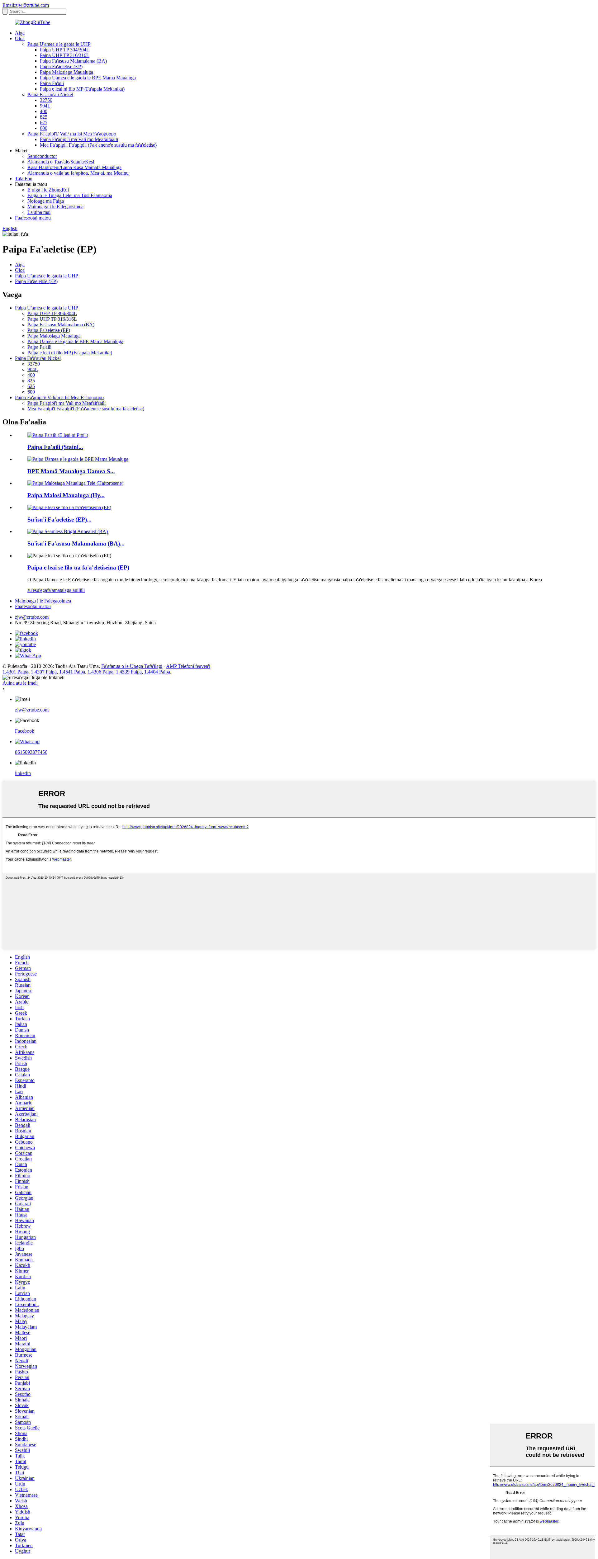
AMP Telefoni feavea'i (188, 666)
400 (43, 111)
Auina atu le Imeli (20, 683)
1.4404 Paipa (157, 671)
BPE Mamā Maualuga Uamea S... (71, 471)
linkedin (23, 773)
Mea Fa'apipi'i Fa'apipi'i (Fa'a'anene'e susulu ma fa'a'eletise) (98, 145)
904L (45, 105)
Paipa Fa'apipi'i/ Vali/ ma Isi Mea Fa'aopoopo (71, 133)
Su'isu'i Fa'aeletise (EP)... (59, 519)
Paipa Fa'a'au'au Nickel (50, 94)
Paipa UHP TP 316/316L (64, 55)
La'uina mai (38, 212)
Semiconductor (42, 156)
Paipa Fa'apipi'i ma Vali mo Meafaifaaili (79, 139)
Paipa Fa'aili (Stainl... (55, 447)
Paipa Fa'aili (52, 83)
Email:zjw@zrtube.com (25, 5)
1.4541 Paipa (72, 671)
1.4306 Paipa (100, 671)
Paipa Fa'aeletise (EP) (61, 66)
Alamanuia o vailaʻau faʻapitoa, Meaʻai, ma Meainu (78, 173)
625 (43, 122)
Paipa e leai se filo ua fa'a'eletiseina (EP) (78, 567)
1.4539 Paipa (129, 671)
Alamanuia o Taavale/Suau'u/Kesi (60, 161)
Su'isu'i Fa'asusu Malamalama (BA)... (76, 543)
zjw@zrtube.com (32, 617)
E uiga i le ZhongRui (48, 189)
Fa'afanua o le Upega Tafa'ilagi (131, 666)
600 (43, 128)
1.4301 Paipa (15, 671)
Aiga (20, 32)
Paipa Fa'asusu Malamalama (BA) (73, 61)
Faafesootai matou (33, 217)
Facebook (24, 731)
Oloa (20, 38)
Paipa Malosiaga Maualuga (66, 72)
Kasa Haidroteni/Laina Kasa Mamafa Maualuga (74, 167)
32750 (46, 100)
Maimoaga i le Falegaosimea (55, 206)
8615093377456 (31, 752)
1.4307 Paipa (44, 671)
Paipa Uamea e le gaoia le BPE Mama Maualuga (88, 77)
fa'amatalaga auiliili (66, 590)
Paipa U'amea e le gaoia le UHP (59, 44)
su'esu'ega (37, 590)
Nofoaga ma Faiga (45, 201)
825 (43, 117)
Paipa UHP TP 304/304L (64, 49)
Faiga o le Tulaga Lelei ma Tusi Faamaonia (69, 195)
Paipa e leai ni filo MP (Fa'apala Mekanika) (82, 89)
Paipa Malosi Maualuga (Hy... (66, 495)
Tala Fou (23, 178)
